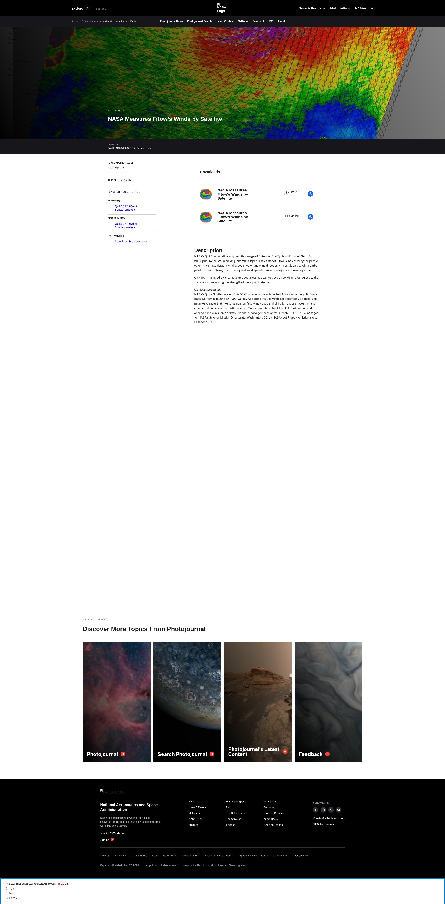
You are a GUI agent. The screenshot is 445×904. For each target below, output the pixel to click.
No (11, 893)
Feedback (258, 21)
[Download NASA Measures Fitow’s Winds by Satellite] (310, 195)
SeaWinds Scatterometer (131, 241)
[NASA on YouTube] (338, 810)
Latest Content (225, 21)
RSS (271, 21)
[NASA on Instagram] (323, 810)
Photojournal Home (171, 21)
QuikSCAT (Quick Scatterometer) (126, 208)
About (281, 21)
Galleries (243, 21)
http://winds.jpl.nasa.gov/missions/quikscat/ (259, 313)
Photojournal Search (199, 21)
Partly (13, 898)
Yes (11, 888)
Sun (137, 192)
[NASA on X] (331, 810)
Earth (127, 180)
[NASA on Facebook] (315, 810)
